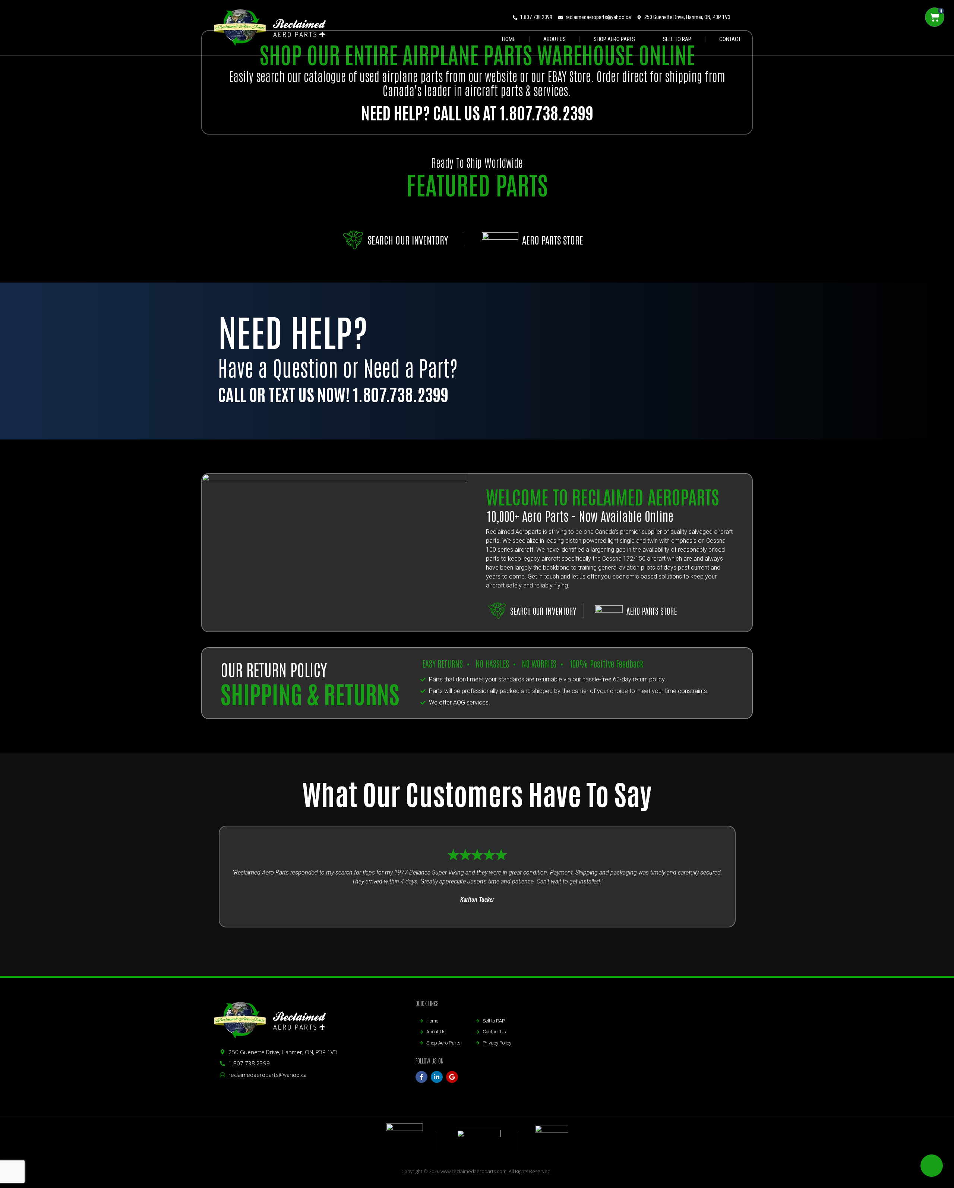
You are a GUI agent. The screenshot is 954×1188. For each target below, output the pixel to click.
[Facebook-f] (421, 1077)
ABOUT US (554, 39)
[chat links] (931, 1165)
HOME (508, 39)
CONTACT (730, 39)
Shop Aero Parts (614, 39)
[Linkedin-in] (437, 1077)
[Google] (452, 1077)
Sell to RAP (677, 39)
